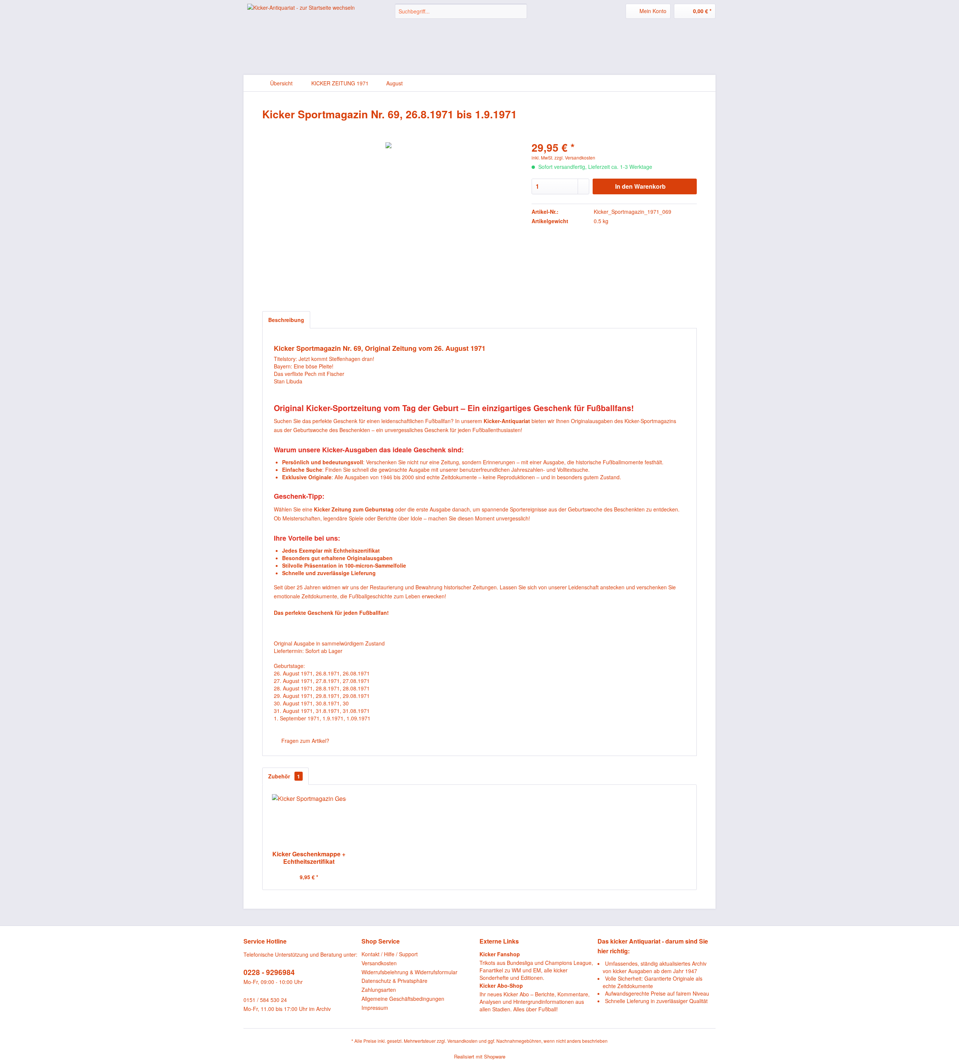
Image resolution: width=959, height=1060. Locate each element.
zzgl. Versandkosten (574, 157)
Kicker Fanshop (500, 954)
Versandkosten (379, 963)
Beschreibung (286, 320)
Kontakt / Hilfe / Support (389, 954)
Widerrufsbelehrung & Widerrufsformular (409, 972)
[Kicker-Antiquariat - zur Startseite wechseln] (301, 17)
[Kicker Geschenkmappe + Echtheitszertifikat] (309, 820)
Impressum (374, 1007)
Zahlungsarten (378, 989)
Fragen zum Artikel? (304, 740)
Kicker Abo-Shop (501, 985)
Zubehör (284, 776)
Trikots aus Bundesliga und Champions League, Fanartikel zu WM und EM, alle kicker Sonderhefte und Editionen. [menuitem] (536, 965)
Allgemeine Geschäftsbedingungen (402, 998)
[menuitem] (461, 11)
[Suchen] (520, 11)
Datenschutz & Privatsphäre (394, 980)
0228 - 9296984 (269, 972)
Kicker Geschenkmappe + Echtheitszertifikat (308, 857)
